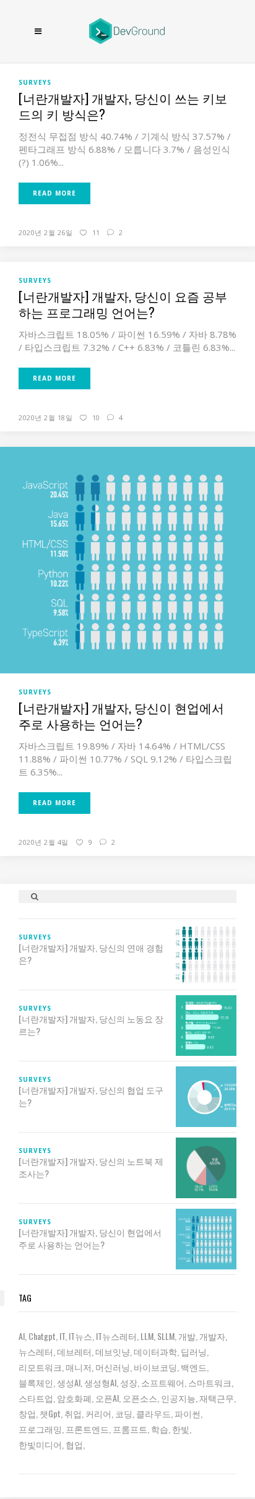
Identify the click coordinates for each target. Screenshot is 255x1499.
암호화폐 (74, 1397)
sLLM (166, 1335)
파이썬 (188, 1413)
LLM (146, 1335)
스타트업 (36, 1397)
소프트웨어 (162, 1382)
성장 (128, 1382)
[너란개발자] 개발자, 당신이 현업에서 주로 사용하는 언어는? (121, 715)
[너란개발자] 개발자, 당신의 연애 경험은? (91, 953)
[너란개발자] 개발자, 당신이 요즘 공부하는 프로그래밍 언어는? (123, 304)
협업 (74, 1444)
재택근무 (216, 1397)
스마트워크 (209, 1382)
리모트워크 (40, 1366)
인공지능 (178, 1397)
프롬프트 (130, 1428)
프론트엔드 (87, 1428)
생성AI (68, 1382)
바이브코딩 (155, 1366)
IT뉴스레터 (116, 1335)
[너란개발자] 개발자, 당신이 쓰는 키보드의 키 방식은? (123, 106)
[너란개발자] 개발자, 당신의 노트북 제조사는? (91, 1167)
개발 (187, 1335)
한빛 (180, 1428)
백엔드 (194, 1366)
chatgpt (42, 1335)
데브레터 (74, 1351)
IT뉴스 (80, 1335)
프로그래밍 (40, 1428)
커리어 (98, 1413)
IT (62, 1335)
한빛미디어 (40, 1444)
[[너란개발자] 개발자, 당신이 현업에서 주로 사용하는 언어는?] (127, 559)
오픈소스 (140, 1397)
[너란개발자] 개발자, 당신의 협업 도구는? (91, 1096)
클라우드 (153, 1413)
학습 (159, 1428)
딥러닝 (194, 1351)
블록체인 (36, 1382)
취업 (73, 1413)
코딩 (123, 1413)
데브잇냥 (112, 1351)
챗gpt (50, 1413)
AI (22, 1335)
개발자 (212, 1335)
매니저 (79, 1366)
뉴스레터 (36, 1351)
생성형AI (100, 1382)
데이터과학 (155, 1351)
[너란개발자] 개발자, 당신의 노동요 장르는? (91, 1025)
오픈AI (107, 1397)
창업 (27, 1413)
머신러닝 (112, 1366)
